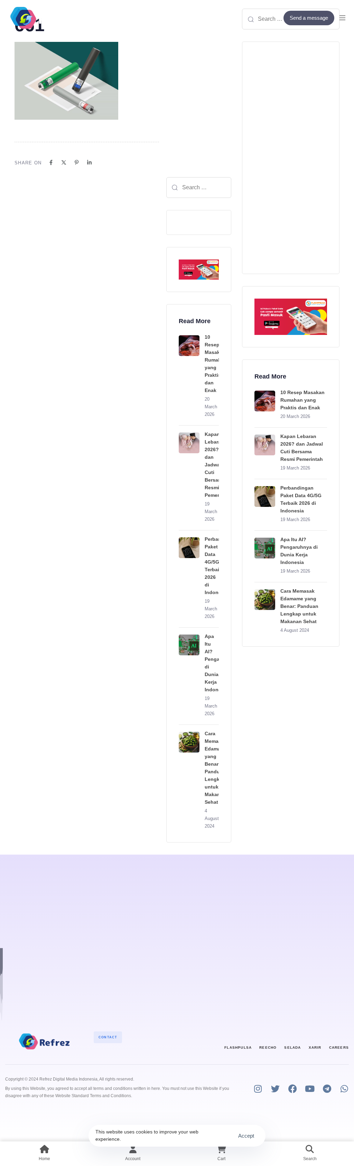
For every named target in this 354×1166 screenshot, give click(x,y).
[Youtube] (310, 1088)
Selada (292, 1047)
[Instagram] (258, 1088)
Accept (246, 1136)
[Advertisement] (290, 158)
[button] (345, 18)
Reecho (268, 1047)
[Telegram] (327, 1088)
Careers (339, 1047)
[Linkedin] (89, 162)
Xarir (315, 1047)
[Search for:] (198, 187)
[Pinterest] (76, 162)
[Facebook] (51, 162)
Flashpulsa (238, 1047)
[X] (63, 162)
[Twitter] (275, 1088)
